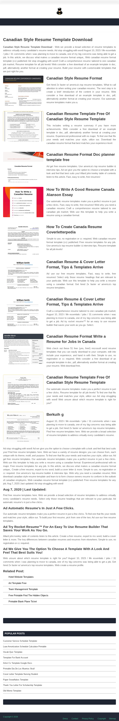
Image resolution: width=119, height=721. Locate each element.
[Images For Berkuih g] (23, 427)
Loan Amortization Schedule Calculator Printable (24, 646)
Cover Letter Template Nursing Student (20, 674)
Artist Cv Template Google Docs (17, 663)
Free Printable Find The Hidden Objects (28, 595)
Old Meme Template (12, 691)
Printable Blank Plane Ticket (23, 601)
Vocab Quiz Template (12, 652)
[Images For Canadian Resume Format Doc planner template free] (23, 167)
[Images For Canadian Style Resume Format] (23, 91)
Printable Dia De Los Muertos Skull (19, 668)
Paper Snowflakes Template (15, 680)
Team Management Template (23, 589)
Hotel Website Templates (21, 577)
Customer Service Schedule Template (20, 641)
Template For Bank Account (15, 657)
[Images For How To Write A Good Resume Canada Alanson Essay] (23, 202)
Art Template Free (17, 583)
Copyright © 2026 (10, 717)
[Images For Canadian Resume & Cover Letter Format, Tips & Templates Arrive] (23, 274)
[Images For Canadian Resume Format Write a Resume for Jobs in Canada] (23, 349)
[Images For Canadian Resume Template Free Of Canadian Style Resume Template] (23, 126)
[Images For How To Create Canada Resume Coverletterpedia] (23, 239)
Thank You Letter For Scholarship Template (22, 685)
